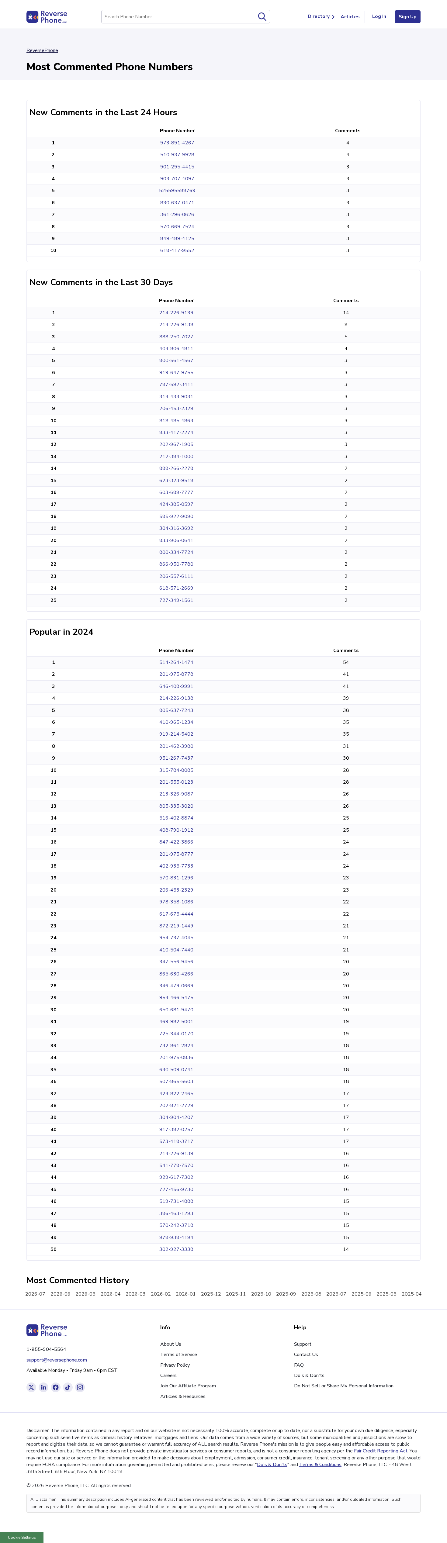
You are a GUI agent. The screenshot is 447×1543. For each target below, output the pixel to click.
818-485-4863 (176, 420)
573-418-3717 (176, 1141)
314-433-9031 (176, 396)
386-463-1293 (176, 1213)
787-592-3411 (176, 384)
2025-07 (336, 1294)
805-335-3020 (176, 806)
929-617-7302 (176, 1177)
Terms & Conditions (320, 1464)
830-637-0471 (177, 202)
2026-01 (186, 1294)
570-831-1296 (176, 878)
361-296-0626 (177, 214)
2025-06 (362, 1294)
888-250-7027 (176, 336)
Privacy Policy (175, 1365)
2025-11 (236, 1294)
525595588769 (177, 190)
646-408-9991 (176, 686)
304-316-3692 (176, 528)
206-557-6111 (176, 576)
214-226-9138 (176, 324)
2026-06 (60, 1294)
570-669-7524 (177, 226)
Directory (319, 16)
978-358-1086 (176, 902)
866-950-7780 (176, 564)
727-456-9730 (176, 1189)
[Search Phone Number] (262, 16)
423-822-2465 (176, 1093)
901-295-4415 (177, 167)
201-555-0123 (176, 782)
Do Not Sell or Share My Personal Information (343, 1385)
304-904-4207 (176, 1117)
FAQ (299, 1365)
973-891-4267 (177, 143)
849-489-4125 (177, 238)
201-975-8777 (176, 854)
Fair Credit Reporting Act (380, 1451)
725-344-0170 (176, 1033)
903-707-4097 (177, 178)
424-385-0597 (176, 504)
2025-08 (311, 1294)
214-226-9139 (176, 312)
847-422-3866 (176, 842)
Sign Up (408, 16)
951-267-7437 (176, 758)
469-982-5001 (176, 1021)
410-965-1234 (176, 722)
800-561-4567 (176, 360)
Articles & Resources (183, 1396)
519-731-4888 (176, 1201)
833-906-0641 (176, 540)
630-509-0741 (176, 1069)
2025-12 (211, 1294)
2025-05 (386, 1294)
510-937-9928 (177, 154)
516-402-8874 (176, 818)
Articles (350, 16)
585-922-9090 (176, 516)
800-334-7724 (176, 552)
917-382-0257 (176, 1129)
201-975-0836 (176, 1057)
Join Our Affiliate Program (188, 1385)
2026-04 (111, 1294)
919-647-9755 (176, 372)
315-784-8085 (176, 770)
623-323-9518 (176, 480)
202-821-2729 (176, 1105)
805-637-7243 (176, 710)
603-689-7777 (176, 492)
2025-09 (286, 1294)
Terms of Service (178, 1354)
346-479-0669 (176, 985)
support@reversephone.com (56, 1360)
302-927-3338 (176, 1249)
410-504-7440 (176, 950)
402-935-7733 (176, 866)
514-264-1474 (176, 662)
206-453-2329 (176, 408)
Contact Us (306, 1354)
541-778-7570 (176, 1165)
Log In (379, 16)
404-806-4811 (176, 348)
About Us (170, 1344)
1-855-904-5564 (46, 1349)
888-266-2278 (176, 468)
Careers (168, 1375)
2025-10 (261, 1294)
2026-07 (35, 1294)
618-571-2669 (176, 588)
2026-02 (161, 1294)
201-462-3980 (176, 746)
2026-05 (85, 1294)
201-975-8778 (176, 674)
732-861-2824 (176, 1045)
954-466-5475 (176, 997)
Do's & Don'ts (309, 1375)
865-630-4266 (176, 974)
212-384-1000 (176, 456)
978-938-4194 (176, 1237)
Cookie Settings (22, 1537)
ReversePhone (42, 50)
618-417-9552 (177, 250)
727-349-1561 (176, 600)
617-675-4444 (176, 914)
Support (302, 1344)
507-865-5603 (176, 1081)
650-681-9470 (176, 1009)
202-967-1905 (176, 444)
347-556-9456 (176, 961)
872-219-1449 (176, 926)
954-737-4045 (176, 937)
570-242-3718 (176, 1225)
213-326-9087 (176, 794)
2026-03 (136, 1294)
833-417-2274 (176, 432)
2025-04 (412, 1294)
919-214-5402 (176, 734)
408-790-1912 (176, 830)
